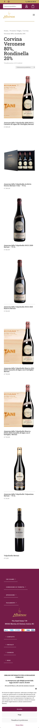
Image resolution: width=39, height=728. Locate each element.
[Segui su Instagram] (8, 1)
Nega (19, 715)
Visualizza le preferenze (19, 720)
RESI (9, 660)
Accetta (19, 709)
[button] (36, 689)
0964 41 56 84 (31, 2)
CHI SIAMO (10, 579)
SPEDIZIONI (10, 595)
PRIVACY (10, 644)
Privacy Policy (19, 725)
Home (6, 31)
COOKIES (10, 652)
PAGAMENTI (10, 603)
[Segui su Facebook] (4, 1)
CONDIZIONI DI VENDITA (15, 587)
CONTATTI (11, 637)
